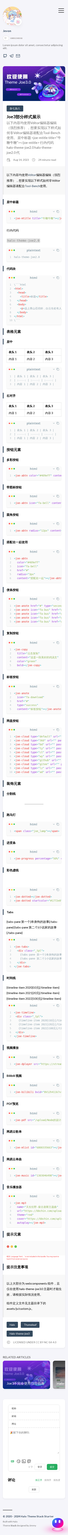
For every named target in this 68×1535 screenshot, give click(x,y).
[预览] (29, 1461)
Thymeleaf (30, 1324)
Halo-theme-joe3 (20, 1333)
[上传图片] (24, 1461)
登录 (40, 1466)
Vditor (32, 175)
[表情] (18, 1461)
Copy (55, 1247)
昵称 (14, 1408)
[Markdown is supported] (13, 1461)
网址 (14, 1423)
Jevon (7, 31)
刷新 (34, 1489)
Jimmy (32, 1525)
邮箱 (14, 1416)
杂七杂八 (15, 108)
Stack (13, 1525)
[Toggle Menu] (61, 10)
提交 (52, 1466)
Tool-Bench (32, 186)
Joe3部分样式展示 (24, 116)
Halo (12, 1324)
